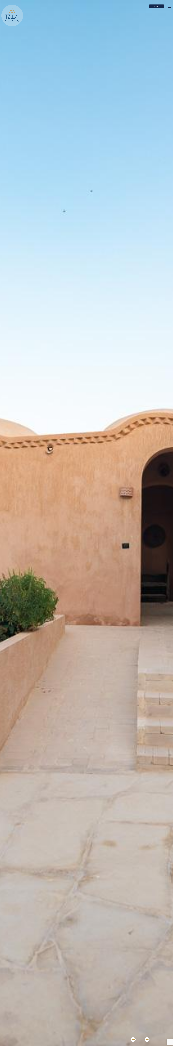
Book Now (157, 6)
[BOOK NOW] (166, 0)
